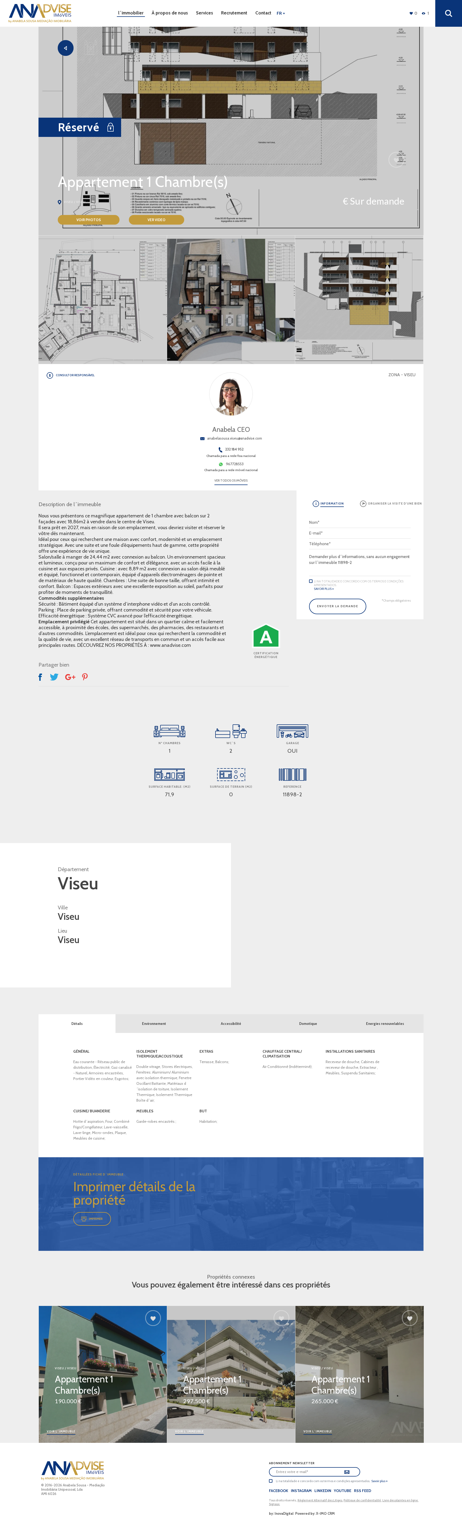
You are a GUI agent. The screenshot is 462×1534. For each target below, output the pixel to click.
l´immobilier (131, 13)
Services (204, 13)
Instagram (301, 1490)
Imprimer (96, 1219)
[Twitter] (54, 677)
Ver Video (156, 220)
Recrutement (234, 13)
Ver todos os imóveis (231, 480)
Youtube (342, 1490)
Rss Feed (362, 1490)
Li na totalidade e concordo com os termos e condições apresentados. (358, 583)
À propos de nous (170, 13)
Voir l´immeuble (61, 1431)
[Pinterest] (85, 677)
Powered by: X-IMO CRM (314, 1513)
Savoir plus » (324, 589)
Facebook (278, 1490)
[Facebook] (40, 677)
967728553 (235, 464)
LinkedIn (322, 1490)
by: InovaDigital (281, 1513)
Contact (263, 13)
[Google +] (70, 677)
